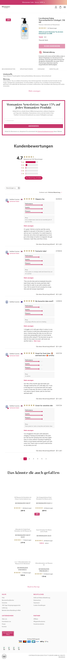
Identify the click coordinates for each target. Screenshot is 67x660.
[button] (8, 633)
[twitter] (9, 647)
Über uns (4, 619)
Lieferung (4, 608)
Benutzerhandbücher (8, 600)
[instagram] (4, 647)
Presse (3, 624)
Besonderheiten (8, 69)
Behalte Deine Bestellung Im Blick (11, 610)
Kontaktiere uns (6, 621)
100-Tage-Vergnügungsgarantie (11, 605)
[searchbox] (11, 188)
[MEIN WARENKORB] (60, 7)
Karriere (4, 626)
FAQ (3, 597)
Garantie (4, 602)
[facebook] (14, 647)
